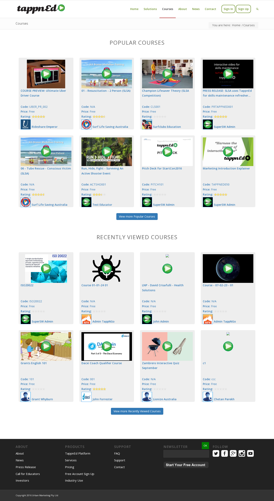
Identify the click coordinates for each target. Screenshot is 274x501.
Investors (22, 480)
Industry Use (74, 480)
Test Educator (102, 205)
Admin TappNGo (103, 321)
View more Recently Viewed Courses (137, 411)
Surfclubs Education (167, 127)
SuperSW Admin (224, 127)
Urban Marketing (41, 495)
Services (71, 460)
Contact (119, 467)
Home (236, 25)
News (20, 460)
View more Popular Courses (137, 216)
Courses (22, 23)
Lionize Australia (165, 399)
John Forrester (102, 399)
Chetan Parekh (224, 399)
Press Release (26, 467)
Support (119, 460)
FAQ (117, 453)
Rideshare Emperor (45, 127)
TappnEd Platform (77, 453)
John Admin (161, 321)
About (20, 453)
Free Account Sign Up (79, 474)
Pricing (69, 467)
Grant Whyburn (42, 399)
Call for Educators (28, 474)
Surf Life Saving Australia (110, 127)
